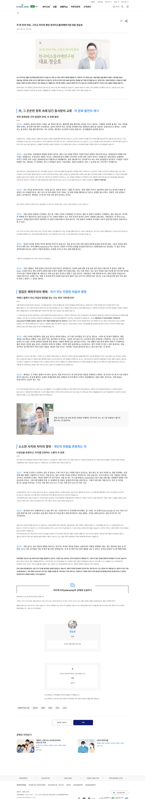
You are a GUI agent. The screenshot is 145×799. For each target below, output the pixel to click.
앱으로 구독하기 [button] (62, 722)
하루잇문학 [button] (75, 6)
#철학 (60, 745)
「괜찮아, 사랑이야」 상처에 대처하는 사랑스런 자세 (48, 741)
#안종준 (107, 743)
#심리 (56, 745)
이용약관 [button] (68, 785)
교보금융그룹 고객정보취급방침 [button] (36, 785)
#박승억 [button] (35, 708)
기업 (36, 6)
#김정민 (51, 745)
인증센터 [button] (93, 2)
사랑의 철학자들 (102, 740)
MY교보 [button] (46, 6)
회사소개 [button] (107, 2)
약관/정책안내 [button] (23, 778)
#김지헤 (113, 743)
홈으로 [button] (18, 13)
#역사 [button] (57, 708)
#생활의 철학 (100, 743)
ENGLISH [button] (123, 2)
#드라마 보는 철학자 (42, 745)
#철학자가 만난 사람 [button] (23, 708)
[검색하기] (122, 6)
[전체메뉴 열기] (127, 6)
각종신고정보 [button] (68, 778)
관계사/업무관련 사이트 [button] (116, 778)
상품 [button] (55, 6)
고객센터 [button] (87, 6)
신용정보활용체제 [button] (78, 785)
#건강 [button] (64, 708)
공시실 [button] (115, 2)
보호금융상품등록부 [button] (90, 785)
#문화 (64, 745)
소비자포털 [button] (100, 2)
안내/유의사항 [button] (46, 778)
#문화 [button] (50, 708)
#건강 (37, 747)
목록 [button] (83, 722)
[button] (22, 6)
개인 (32, 6)
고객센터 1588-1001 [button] (93, 778)
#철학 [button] (43, 708)
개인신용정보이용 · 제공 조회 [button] (56, 785)
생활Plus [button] (64, 6)
